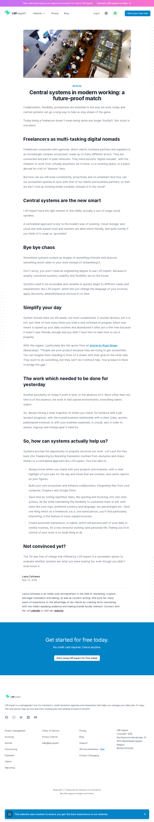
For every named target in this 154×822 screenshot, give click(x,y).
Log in (97, 13)
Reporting (10, 767)
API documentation (89, 749)
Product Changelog (89, 755)
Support (83, 743)
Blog (66, 13)
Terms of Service (50, 730)
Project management (15, 730)
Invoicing (9, 737)
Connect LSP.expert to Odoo (112, 3)
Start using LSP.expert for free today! (77, 658)
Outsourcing (11, 749)
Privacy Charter (50, 737)
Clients (8, 761)
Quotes (8, 743)
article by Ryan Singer (104, 345)
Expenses (9, 755)
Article (77, 86)
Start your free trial (137, 13)
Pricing (54, 13)
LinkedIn (35, 610)
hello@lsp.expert (50, 743)
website (58, 610)
